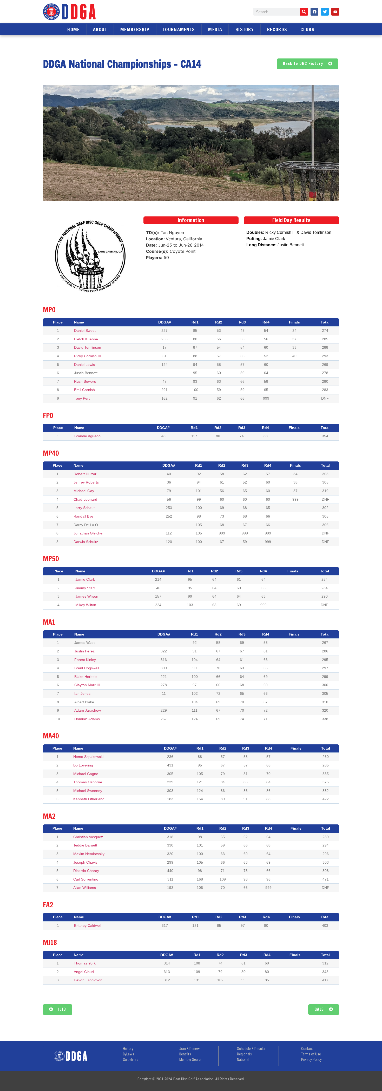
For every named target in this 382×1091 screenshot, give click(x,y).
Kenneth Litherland (88, 799)
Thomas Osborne (87, 782)
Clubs (307, 29)
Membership (134, 29)
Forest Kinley (85, 660)
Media (215, 29)
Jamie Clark (85, 579)
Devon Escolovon (88, 980)
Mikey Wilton (85, 605)
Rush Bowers (85, 381)
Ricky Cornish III (87, 356)
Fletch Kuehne (86, 339)
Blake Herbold (85, 677)
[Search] (304, 12)
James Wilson (86, 596)
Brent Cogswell (86, 668)
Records (277, 29)
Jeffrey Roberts (86, 482)
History (244, 29)
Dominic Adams (87, 719)
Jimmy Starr (85, 588)
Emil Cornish (84, 390)
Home (73, 29)
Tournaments (179, 29)
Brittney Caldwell (87, 925)
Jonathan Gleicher (89, 533)
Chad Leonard (85, 499)
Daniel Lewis (84, 364)
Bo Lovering (83, 765)
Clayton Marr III (87, 685)
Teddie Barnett (85, 845)
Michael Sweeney (87, 791)
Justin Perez (84, 651)
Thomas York (85, 963)
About (100, 29)
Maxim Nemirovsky (88, 854)
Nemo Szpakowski (88, 757)
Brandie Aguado (87, 436)
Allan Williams (84, 887)
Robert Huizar (85, 474)
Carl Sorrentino (85, 879)
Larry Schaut (84, 508)
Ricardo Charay (86, 871)
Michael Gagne (85, 774)
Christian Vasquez (88, 837)
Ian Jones (82, 693)
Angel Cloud (84, 972)
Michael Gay (84, 491)
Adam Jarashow (87, 710)
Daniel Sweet (85, 330)
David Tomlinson (87, 347)
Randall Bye (83, 516)
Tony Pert (82, 398)
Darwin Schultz (86, 542)
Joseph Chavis (85, 862)
